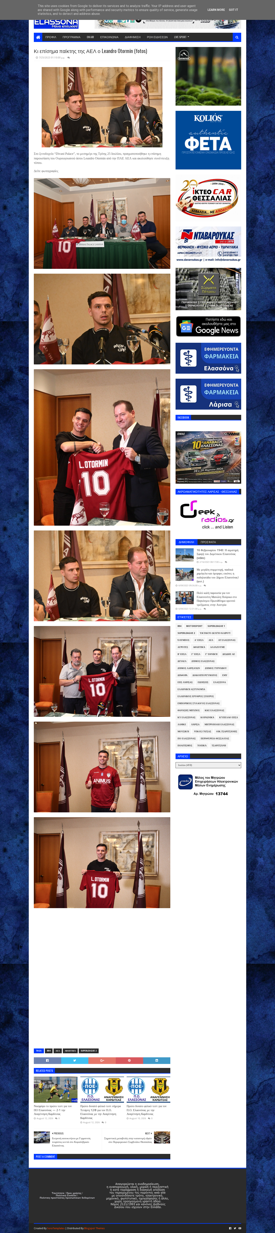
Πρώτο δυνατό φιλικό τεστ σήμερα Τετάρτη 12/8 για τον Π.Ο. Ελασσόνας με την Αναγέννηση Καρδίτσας (100, 1112)
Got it (233, 9)
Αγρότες (183, 647)
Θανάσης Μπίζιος (189, 710)
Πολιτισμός (185, 745)
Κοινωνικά (207, 717)
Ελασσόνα (219, 682)
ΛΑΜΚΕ (182, 724)
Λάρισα (195, 724)
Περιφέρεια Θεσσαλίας (215, 738)
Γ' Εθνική (211, 654)
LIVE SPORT (180, 37)
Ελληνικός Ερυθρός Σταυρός (196, 696)
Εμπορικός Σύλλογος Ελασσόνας (199, 703)
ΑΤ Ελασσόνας (227, 640)
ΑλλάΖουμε (217, 647)
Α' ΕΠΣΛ (199, 640)
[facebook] (230, 1228)
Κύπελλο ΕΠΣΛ (228, 717)
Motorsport (194, 626)
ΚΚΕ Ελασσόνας (214, 710)
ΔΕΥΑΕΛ (182, 661)
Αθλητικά (70, 1051)
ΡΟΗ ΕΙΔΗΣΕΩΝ (157, 37)
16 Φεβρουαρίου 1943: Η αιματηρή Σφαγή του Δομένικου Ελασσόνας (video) (217, 554)
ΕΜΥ (224, 675)
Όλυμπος (183, 640)
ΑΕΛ (58, 1051)
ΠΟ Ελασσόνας (187, 738)
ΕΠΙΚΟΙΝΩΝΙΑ (109, 37)
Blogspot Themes (94, 1228)
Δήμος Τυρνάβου (216, 668)
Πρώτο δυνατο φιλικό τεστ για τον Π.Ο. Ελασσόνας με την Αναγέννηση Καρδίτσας (146, 1110)
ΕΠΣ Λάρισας (185, 682)
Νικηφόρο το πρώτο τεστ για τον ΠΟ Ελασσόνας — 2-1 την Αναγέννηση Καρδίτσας (53, 1110)
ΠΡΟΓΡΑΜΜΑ (71, 37)
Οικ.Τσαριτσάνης (226, 731)
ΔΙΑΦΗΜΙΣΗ (133, 37)
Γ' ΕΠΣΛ (195, 654)
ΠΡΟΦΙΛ (50, 37)
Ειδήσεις (203, 682)
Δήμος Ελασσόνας (203, 661)
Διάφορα (182, 675)
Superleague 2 (89, 1051)
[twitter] (235, 1228)
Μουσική (183, 731)
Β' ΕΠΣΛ (182, 654)
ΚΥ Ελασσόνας (186, 717)
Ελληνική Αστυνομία (191, 689)
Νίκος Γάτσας (202, 731)
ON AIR (90, 37)
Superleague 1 (216, 626)
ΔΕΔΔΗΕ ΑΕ (228, 654)
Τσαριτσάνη (219, 745)
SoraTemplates (56, 1228)
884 (49, 1051)
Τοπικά (202, 745)
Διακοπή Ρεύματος (204, 675)
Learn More (216, 9)
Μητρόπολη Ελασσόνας (219, 724)
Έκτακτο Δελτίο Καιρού (215, 633)
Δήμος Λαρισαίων (189, 668)
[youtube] (239, 1228)
